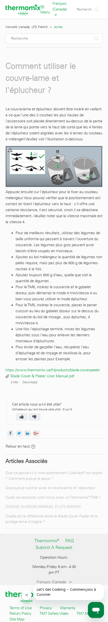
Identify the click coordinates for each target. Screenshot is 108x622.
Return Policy (20, 613)
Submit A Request (54, 547)
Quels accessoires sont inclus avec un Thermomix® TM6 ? (53, 497)
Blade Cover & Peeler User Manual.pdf (42, 376)
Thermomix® (46, 540)
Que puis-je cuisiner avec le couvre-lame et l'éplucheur (50, 488)
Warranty (68, 608)
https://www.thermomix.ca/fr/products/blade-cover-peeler (53, 370)
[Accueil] (23, 14)
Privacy (46, 608)
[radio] (22, 417)
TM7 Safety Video (53, 613)
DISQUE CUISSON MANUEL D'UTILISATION (43, 506)
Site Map (17, 619)
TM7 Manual (86, 613)
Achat (58, 27)
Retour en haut (18, 446)
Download (30, 382)
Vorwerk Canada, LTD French (27, 27)
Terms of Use (21, 608)
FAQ (69, 540)
